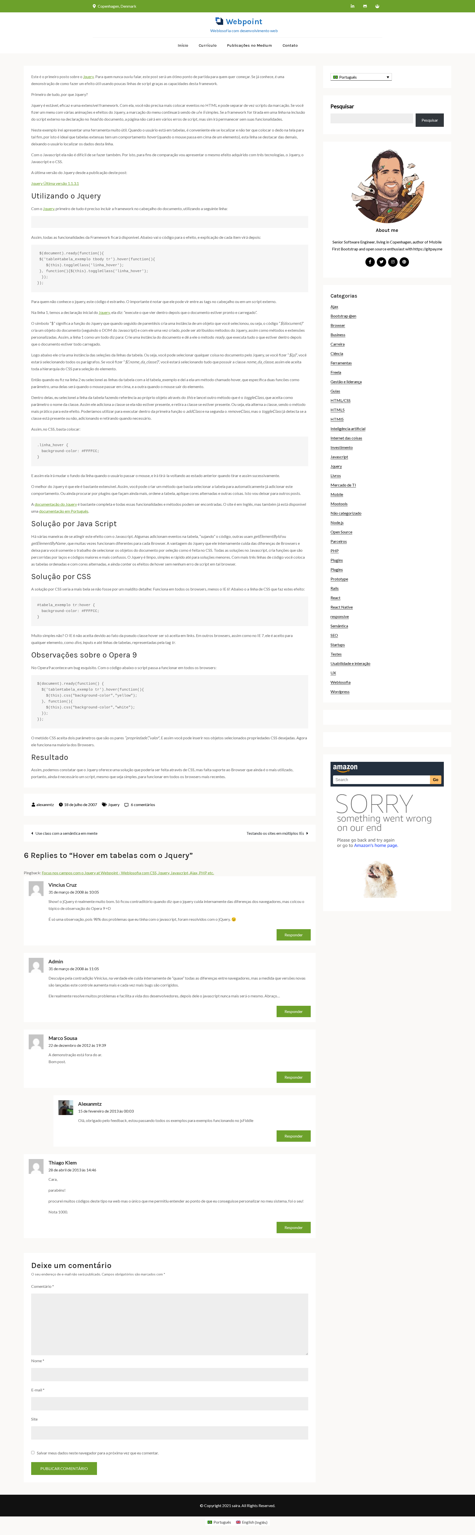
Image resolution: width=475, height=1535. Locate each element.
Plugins (337, 560)
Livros (336, 475)
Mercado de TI (343, 484)
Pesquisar (342, 106)
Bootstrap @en (343, 315)
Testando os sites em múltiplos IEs (275, 833)
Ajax (334, 306)
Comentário (42, 1286)
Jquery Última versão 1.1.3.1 (55, 183)
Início (183, 45)
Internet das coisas (346, 438)
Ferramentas (341, 362)
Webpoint (244, 21)
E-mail (38, 1389)
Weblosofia (341, 682)
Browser (338, 325)
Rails (335, 588)
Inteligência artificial (348, 428)
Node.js (337, 522)
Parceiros (339, 541)
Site (34, 1419)
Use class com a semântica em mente (66, 833)
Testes (336, 654)
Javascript (339, 456)
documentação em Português (63, 511)
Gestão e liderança (346, 381)
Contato (290, 45)
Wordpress (340, 691)
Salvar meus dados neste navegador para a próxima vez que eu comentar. (98, 1453)
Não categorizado (346, 513)
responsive (340, 616)
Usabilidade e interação (350, 663)
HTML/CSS (341, 400)
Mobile (337, 494)
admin (55, 961)
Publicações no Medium (249, 45)
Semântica (339, 625)
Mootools (339, 503)
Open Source (341, 531)
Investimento (342, 447)
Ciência (337, 353)
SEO (334, 635)
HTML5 (338, 409)
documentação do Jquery (56, 504)
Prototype (339, 578)
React (335, 597)
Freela (336, 372)
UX (333, 672)
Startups (338, 644)
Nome (37, 1360)
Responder (294, 934)
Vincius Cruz (62, 885)
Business (338, 334)
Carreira (338, 344)
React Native (342, 607)
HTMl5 (337, 419)
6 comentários (143, 804)
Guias (335, 391)
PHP (335, 550)
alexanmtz (45, 804)
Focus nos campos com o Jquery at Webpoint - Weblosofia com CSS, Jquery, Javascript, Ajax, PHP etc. (128, 872)
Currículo (207, 45)
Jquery (88, 76)
